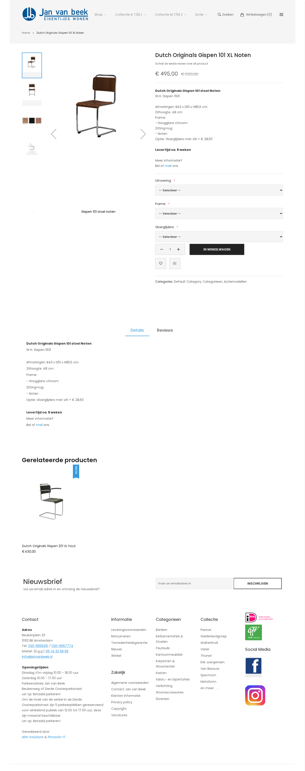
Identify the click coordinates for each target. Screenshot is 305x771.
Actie (199, 14)
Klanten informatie (125, 695)
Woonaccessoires (170, 692)
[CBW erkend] (253, 639)
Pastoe (206, 630)
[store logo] (55, 14)
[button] (54, 134)
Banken (161, 630)
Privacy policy (121, 702)
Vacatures (119, 715)
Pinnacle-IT (56, 737)
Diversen (162, 699)
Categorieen (212, 281)
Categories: (164, 281)
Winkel (116, 655)
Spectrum (208, 675)
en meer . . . (210, 688)
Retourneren (121, 636)
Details (137, 330)
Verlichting (164, 686)
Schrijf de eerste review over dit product (181, 63)
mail (168, 166)
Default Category (187, 281)
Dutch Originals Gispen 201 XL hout (49, 546)
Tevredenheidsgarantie (129, 642)
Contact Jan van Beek (128, 689)
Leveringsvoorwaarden (128, 630)
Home (26, 33)
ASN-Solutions (33, 737)
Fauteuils (163, 648)
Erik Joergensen (213, 662)
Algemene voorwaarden (130, 682)
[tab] (137, 330)
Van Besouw (210, 668)
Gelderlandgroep (214, 636)
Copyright (119, 708)
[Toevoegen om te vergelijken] (174, 263)
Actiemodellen (235, 281)
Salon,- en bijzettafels (173, 679)
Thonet (206, 655)
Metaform (208, 681)
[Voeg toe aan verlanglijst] (160, 263)
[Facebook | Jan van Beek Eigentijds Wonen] (253, 676)
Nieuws (116, 649)
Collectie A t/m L (128, 14)
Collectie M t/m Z (169, 14)
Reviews (165, 330)
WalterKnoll (209, 642)
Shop (98, 14)
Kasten (161, 673)
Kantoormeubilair (169, 654)
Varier (205, 649)
